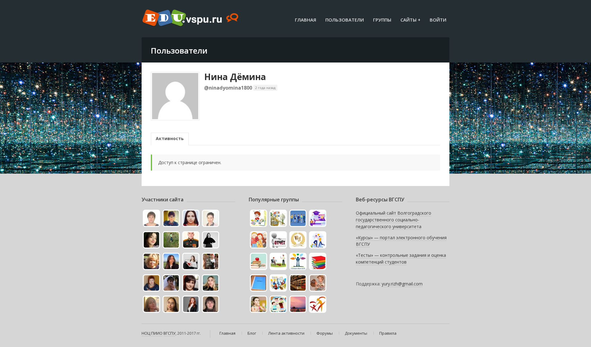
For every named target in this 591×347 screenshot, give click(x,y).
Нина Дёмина (235, 77)
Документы (356, 333)
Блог (251, 333)
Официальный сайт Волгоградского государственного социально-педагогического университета (393, 219)
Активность (170, 138)
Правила (387, 333)
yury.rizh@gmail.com (402, 284)
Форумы (324, 333)
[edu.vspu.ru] (191, 18)
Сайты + (410, 19)
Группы (382, 19)
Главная (305, 19)
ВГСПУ (169, 333)
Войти (438, 19)
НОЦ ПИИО (152, 333)
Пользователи (344, 19)
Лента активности (286, 333)
